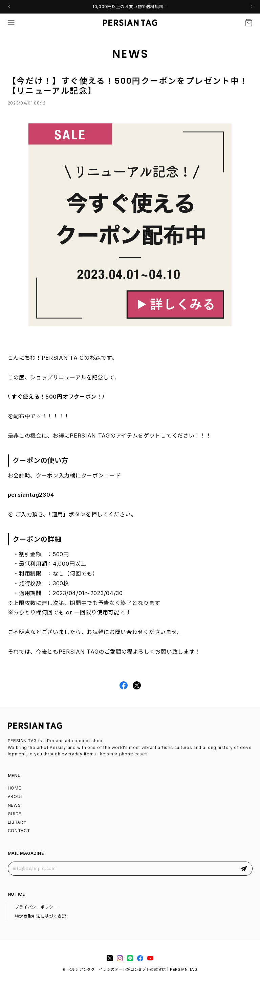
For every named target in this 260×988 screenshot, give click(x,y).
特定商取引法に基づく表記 (40, 916)
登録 (243, 868)
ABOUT (16, 796)
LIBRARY (17, 822)
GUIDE (15, 813)
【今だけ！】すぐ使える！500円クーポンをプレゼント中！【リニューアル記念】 (128, 85)
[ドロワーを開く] (11, 22)
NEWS (14, 805)
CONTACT (19, 830)
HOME (14, 788)
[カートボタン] (248, 22)
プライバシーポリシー (36, 907)
